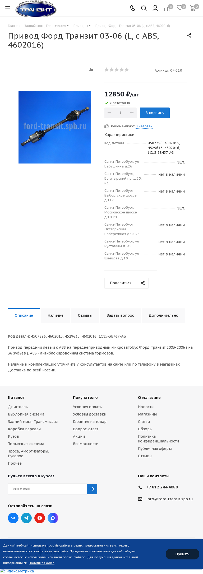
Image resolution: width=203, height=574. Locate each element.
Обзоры (145, 429)
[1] (106, 69)
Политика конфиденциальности (158, 439)
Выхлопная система (26, 414)
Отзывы (145, 456)
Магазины (147, 414)
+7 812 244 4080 (162, 486)
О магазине (149, 397)
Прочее (15, 463)
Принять (183, 554)
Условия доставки (89, 414)
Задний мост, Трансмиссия (33, 421)
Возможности (85, 443)
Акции (79, 436)
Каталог (16, 397)
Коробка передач (24, 429)
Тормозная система (26, 443)
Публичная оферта (155, 448)
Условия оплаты (88, 406)
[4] (121, 69)
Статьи (144, 421)
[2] (111, 69)
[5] (127, 69)
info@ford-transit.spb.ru (169, 499)
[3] (116, 69)
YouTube (39, 518)
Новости (146, 406)
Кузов (13, 436)
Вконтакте (13, 518)
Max (53, 518)
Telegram (26, 518)
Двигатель (18, 406)
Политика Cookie (41, 563)
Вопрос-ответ (85, 429)
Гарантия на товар (90, 421)
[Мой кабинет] (155, 8)
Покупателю (85, 397)
